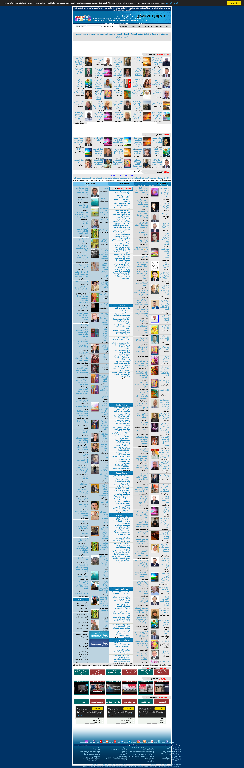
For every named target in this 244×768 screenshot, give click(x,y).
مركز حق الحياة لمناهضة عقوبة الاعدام (143, 754)
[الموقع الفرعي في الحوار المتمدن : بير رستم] (155, 211)
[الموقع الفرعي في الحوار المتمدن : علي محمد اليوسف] (166, 87)
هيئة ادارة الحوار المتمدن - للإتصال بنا (171, 753)
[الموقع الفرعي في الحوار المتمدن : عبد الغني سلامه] (88, 65)
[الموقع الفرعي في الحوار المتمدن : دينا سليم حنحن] (147, 156)
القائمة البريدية (123, 756)
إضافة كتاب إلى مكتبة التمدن (92, 753)
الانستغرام (134, 742)
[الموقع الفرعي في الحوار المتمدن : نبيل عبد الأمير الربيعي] (155, 280)
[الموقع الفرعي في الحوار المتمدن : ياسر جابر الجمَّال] (95, 473)
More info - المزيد (172, 3)
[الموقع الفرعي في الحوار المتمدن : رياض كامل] (95, 589)
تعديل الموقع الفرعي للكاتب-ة (91, 758)
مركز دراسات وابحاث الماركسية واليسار (143, 747)
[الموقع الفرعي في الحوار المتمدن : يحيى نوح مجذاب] (95, 372)
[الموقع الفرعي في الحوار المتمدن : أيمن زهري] (155, 231)
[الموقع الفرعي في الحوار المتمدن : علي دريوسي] (95, 196)
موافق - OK (234, 3)
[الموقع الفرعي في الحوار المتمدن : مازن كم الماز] (155, 492)
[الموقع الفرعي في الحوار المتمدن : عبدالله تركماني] (127, 120)
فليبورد (98, 742)
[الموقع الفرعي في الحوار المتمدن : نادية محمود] (127, 65)
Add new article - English (92, 754)
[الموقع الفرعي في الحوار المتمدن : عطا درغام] (155, 241)
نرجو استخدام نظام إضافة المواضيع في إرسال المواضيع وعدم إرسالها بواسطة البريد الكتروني (155, 766)
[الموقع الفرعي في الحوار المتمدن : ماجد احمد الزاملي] (155, 221)
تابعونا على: (172, 742)
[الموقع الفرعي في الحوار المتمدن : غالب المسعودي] (108, 167)
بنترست (111, 742)
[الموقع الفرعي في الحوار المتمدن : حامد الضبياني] (155, 421)
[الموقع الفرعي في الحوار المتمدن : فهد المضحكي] (155, 552)
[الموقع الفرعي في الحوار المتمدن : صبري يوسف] (95, 321)
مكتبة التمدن (150, 761)
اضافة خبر (97, 749)
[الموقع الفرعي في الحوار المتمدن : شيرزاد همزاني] (95, 227)
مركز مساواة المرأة (148, 749)
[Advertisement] (122, 45)
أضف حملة (97, 756)
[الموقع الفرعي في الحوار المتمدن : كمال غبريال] (166, 98)
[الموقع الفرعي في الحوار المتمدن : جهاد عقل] (108, 109)
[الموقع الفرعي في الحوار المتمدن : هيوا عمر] (88, 76)
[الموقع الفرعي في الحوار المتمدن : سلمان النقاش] (147, 109)
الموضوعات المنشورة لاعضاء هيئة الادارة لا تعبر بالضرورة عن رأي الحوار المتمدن (105, 766)
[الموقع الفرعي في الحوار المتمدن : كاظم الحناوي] (155, 526)
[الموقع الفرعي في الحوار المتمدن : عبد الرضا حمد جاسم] (155, 469)
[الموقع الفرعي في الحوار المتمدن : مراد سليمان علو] (155, 482)
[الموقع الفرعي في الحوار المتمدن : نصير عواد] (88, 167)
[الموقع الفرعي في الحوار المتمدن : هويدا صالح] (95, 452)
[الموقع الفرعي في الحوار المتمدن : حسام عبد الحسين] (95, 509)
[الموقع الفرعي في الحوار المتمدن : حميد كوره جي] (147, 167)
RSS (141, 742)
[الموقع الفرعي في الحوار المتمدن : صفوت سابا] (95, 290)
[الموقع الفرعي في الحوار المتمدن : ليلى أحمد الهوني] (155, 618)
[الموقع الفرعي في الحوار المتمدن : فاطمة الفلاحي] (166, 146)
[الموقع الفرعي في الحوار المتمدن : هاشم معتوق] (95, 605)
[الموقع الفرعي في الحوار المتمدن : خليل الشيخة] (127, 109)
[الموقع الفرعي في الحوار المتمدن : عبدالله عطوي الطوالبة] (155, 639)
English (124, 759)
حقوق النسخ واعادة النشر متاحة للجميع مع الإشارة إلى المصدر (110, 764)
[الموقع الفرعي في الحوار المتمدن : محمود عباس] (155, 458)
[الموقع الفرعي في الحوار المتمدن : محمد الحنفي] (88, 146)
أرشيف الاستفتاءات (121, 753)
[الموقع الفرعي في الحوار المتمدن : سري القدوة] (155, 504)
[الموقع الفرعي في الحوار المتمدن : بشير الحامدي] (166, 65)
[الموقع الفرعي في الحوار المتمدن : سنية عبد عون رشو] (95, 463)
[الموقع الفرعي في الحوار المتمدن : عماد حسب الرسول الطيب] (88, 120)
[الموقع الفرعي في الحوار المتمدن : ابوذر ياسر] (155, 270)
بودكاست (82, 742)
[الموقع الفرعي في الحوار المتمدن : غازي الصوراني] (108, 87)
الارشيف (124, 751)
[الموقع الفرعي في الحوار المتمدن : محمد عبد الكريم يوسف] (155, 293)
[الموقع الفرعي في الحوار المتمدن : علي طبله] (155, 408)
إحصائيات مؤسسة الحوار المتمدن (172, 754)
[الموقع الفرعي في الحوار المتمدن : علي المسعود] (95, 535)
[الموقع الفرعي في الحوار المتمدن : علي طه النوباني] (95, 629)
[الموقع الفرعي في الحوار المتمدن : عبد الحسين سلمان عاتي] (108, 65)
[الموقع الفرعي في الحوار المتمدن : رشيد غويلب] (127, 76)
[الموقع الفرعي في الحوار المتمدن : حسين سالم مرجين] (155, 308)
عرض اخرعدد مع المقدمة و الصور (171, 751)
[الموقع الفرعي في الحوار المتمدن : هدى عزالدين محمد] (95, 271)
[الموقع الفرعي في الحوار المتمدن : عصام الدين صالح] (95, 492)
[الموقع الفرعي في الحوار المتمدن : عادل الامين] (155, 323)
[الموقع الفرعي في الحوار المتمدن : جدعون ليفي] (108, 156)
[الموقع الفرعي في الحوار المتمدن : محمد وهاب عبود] (155, 604)
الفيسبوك (163, 742)
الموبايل (90, 742)
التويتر (156, 742)
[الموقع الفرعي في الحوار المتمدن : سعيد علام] (155, 659)
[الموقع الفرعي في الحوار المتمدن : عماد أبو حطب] (95, 311)
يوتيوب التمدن (150, 759)
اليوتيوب (148, 742)
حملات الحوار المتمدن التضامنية (118, 749)
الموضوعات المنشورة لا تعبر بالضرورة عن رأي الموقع (166, 764)
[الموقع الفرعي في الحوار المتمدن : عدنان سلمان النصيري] (155, 539)
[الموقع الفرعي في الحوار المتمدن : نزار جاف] (95, 519)
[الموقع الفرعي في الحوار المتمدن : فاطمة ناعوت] (88, 98)
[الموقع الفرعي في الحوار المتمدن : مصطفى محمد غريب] (147, 76)
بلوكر (104, 742)
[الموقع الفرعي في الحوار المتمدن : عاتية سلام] (95, 257)
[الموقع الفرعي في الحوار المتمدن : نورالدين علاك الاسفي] (155, 343)
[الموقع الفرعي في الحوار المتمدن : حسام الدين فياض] (166, 76)
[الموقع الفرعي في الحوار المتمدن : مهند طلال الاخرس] (155, 566)
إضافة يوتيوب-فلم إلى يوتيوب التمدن (90, 751)
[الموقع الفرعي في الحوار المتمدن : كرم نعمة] (95, 352)
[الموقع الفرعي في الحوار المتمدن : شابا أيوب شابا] (155, 594)
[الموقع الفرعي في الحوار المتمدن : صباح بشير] (147, 87)
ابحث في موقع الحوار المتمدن (91, 759)
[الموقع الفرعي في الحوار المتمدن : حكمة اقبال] (88, 109)
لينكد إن (126, 742)
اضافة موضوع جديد (94, 747)
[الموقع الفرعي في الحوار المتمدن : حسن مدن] (147, 98)
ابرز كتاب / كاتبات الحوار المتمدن (171, 758)
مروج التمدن (123, 754)
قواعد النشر (177, 756)
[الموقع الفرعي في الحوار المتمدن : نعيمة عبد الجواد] (95, 564)
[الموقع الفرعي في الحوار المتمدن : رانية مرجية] (95, 442)
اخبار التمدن (124, 747)
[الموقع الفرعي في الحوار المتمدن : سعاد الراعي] (95, 362)
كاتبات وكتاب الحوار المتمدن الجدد (122, 663)
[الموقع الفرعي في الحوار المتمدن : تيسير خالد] (127, 87)
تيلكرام (119, 742)
